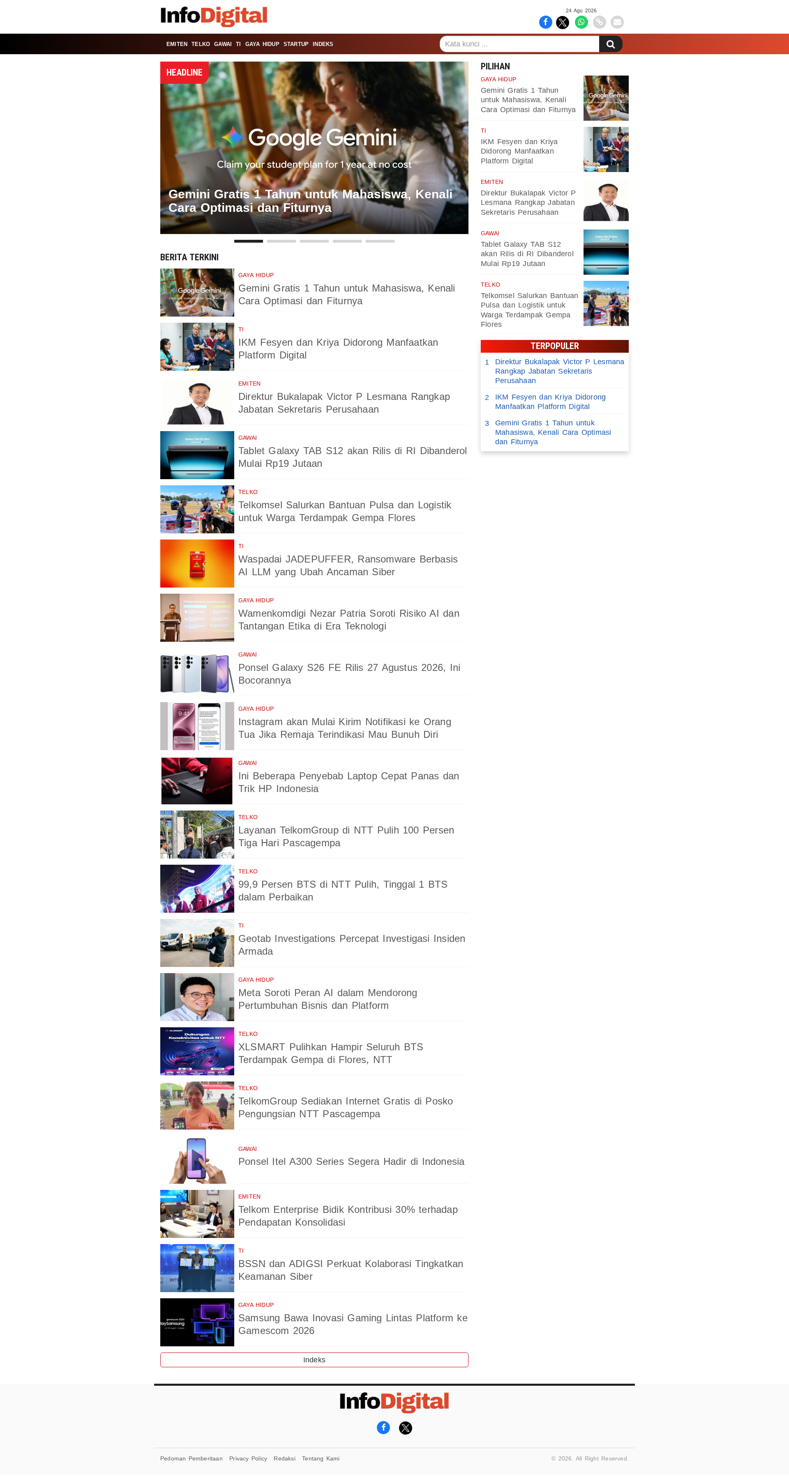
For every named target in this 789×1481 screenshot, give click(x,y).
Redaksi (284, 1458)
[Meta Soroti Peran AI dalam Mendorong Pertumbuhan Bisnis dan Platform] (197, 997)
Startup (296, 44)
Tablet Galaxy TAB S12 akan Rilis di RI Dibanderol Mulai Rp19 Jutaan (527, 254)
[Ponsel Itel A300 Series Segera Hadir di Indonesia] (197, 1160)
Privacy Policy (248, 1458)
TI (238, 44)
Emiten (176, 44)
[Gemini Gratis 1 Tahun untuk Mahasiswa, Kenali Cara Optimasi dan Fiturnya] (197, 293)
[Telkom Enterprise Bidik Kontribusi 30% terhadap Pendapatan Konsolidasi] (197, 1214)
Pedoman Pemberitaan (191, 1458)
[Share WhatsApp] (581, 21)
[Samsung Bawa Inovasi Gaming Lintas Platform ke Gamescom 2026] (197, 1322)
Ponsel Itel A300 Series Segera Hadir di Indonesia (351, 1161)
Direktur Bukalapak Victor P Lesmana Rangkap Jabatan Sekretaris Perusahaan (528, 202)
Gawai (223, 44)
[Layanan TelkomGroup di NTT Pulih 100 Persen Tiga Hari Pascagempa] (197, 835)
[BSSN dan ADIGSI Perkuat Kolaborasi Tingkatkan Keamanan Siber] (197, 1268)
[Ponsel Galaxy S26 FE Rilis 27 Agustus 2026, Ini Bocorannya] (197, 672)
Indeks (323, 44)
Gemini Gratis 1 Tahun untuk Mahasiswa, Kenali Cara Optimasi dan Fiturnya (528, 100)
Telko (200, 44)
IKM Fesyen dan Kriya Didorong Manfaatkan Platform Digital (519, 151)
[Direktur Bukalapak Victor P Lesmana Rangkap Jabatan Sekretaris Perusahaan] (197, 401)
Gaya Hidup (262, 44)
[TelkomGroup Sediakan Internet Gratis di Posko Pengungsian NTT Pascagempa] (197, 1105)
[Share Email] (617, 21)
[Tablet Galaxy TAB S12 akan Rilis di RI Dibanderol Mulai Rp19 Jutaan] (197, 455)
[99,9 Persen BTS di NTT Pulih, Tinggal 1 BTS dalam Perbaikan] (197, 889)
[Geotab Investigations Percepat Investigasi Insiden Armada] (197, 943)
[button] (248, 241)
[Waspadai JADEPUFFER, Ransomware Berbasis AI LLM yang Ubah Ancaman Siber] (197, 564)
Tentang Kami (321, 1458)
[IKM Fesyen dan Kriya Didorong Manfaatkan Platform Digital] (197, 347)
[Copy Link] (599, 21)
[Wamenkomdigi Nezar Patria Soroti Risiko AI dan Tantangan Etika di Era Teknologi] (197, 618)
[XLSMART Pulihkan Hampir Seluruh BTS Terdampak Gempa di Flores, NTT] (197, 1051)
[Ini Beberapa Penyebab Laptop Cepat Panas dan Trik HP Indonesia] (197, 780)
